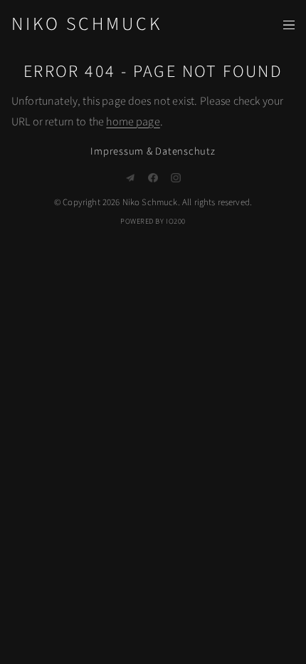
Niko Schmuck (86, 24)
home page (132, 122)
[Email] (130, 178)
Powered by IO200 (152, 221)
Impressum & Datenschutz (152, 151)
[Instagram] (176, 178)
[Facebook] (153, 178)
